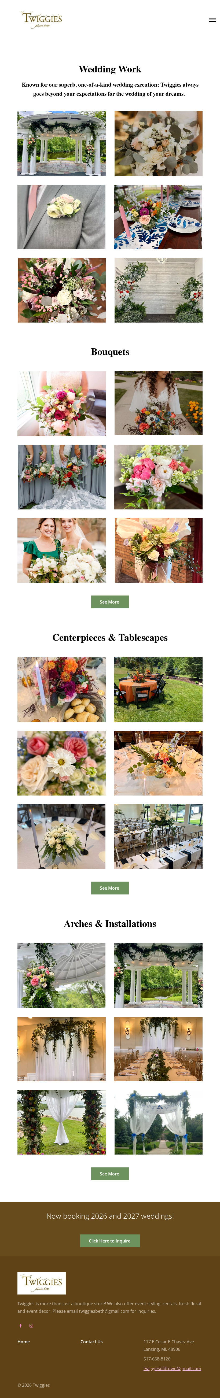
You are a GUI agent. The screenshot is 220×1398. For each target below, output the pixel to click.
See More (110, 602)
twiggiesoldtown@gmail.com (172, 1368)
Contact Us (91, 1342)
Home (23, 1342)
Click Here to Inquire (110, 1241)
